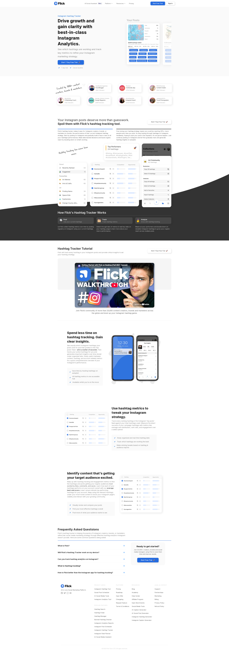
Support (157, 589)
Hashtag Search (99, 609)
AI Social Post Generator (140, 613)
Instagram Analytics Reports (104, 623)
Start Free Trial (158, 3)
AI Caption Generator (139, 610)
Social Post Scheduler (101, 592)
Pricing (118, 589)
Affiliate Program (137, 599)
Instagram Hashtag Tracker (103, 630)
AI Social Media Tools (101, 596)
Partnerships (159, 592)
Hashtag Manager (100, 616)
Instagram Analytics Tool (102, 599)
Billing (157, 599)
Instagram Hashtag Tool (102, 589)
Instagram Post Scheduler (103, 626)
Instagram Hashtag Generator (142, 617)
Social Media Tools (138, 606)
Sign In (170, 3)
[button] (108, 3)
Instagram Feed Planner (102, 633)
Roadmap (119, 592)
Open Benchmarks (138, 603)
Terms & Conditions (122, 606)
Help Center (136, 596)
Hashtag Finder (99, 613)
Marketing (158, 596)
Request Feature (121, 603)
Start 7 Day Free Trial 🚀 (70, 62)
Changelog (119, 599)
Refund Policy (159, 606)
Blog (133, 589)
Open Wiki (119, 596)
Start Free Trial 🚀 (148, 560)
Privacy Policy (159, 603)
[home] (59, 3)
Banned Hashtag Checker (103, 619)
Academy (135, 592)
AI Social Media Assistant (102, 637)
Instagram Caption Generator (142, 620)
